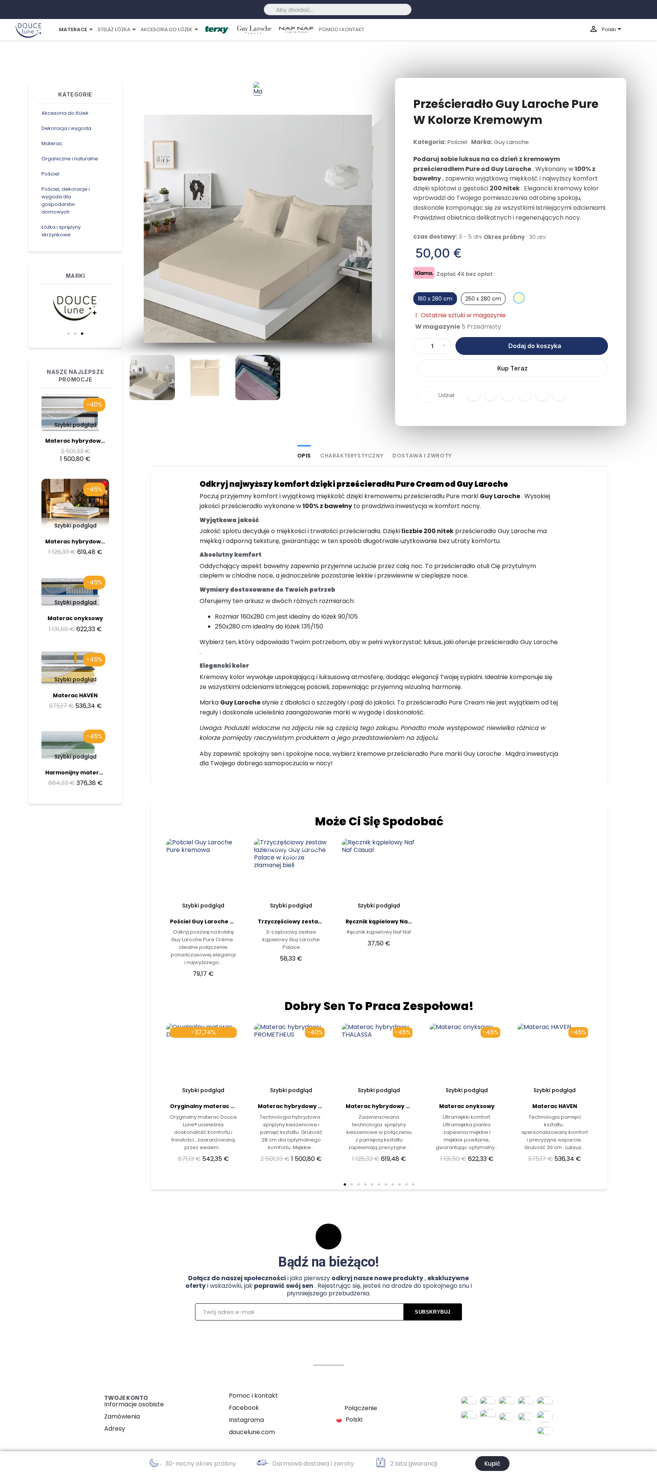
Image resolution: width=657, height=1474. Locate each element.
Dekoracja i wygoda (66, 128)
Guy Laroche (511, 142)
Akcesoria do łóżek (65, 113)
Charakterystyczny (351, 455)
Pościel (50, 173)
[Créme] (519, 298)
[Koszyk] (644, 30)
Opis (304, 455)
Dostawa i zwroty (422, 455)
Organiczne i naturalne (69, 158)
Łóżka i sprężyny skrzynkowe (61, 230)
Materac (51, 143)
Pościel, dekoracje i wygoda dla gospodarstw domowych (65, 200)
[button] (68, 333)
